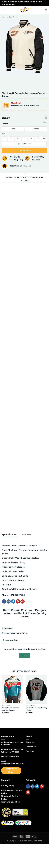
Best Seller (13, 17)
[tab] (9, 535)
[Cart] (46, 10)
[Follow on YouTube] (22, 601)
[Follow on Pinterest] (18, 601)
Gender (5, 124)
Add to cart (24, 151)
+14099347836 (17, 595)
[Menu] (4, 9)
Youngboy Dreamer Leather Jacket (10, 709)
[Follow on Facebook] (4, 601)
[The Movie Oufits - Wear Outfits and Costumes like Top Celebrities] (24, 10)
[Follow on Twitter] (13, 601)
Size (3, 133)
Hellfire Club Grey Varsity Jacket (36, 709)
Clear (45, 122)
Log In (24, 655)
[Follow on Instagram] (8, 601)
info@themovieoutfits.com (23, 589)
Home (4, 17)
